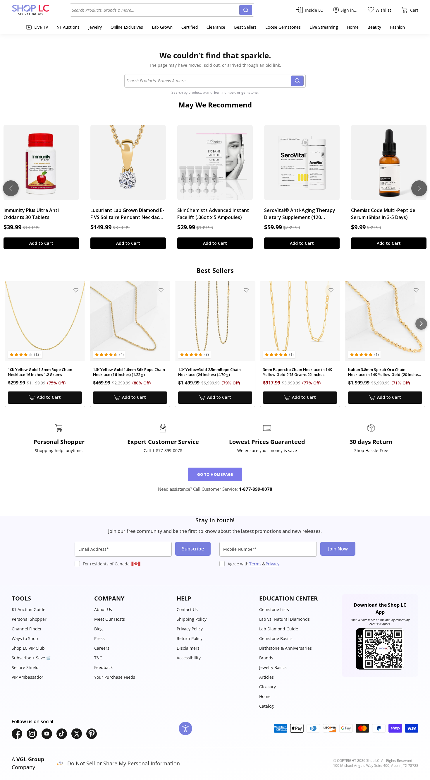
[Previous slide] (11, 188)
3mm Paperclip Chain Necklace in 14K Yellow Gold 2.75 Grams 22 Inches (297, 372)
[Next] (421, 324)
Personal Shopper (29, 619)
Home (265, 696)
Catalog (266, 706)
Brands (266, 658)
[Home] (41, 10)
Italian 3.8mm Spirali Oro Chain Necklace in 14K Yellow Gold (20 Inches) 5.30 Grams (384, 372)
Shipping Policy (192, 619)
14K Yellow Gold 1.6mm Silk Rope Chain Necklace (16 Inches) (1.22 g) (129, 372)
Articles (266, 677)
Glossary (267, 687)
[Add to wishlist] (76, 290)
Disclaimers (188, 648)
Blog (98, 629)
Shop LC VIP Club (28, 648)
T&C (98, 658)
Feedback (103, 667)
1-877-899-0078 (167, 450)
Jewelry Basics (273, 667)
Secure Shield (25, 667)
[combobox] (155, 10)
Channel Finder (27, 629)
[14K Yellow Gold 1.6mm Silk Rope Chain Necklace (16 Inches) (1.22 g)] (130, 321)
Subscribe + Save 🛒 (31, 658)
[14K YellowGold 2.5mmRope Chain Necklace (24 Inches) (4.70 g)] (215, 321)
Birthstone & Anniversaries (285, 648)
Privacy (272, 564)
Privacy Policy (190, 629)
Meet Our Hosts (109, 619)
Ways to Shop (25, 638)
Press (99, 638)
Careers (101, 648)
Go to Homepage (215, 474)
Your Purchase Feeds (114, 677)
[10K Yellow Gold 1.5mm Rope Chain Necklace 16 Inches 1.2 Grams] (45, 321)
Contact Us (187, 609)
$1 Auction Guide (28, 609)
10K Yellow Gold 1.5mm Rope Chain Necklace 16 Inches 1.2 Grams (40, 372)
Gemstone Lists (274, 609)
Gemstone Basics (276, 638)
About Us (103, 609)
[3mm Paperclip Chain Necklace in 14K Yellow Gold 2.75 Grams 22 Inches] (300, 321)
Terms (255, 564)
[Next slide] (419, 188)
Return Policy (189, 638)
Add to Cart (41, 243)
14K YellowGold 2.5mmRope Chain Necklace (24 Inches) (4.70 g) (209, 372)
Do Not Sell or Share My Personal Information (123, 763)
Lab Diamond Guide (278, 629)
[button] (50, 598)
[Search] (245, 10)
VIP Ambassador (27, 677)
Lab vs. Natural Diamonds (284, 619)
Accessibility (189, 658)
